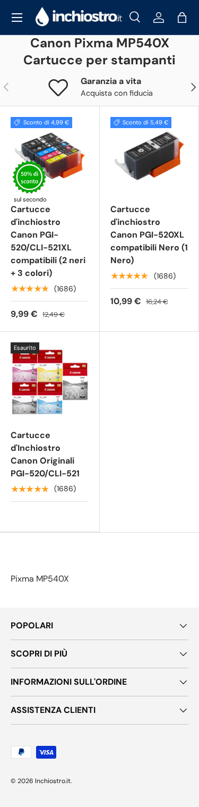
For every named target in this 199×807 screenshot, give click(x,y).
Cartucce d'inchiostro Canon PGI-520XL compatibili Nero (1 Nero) (149, 235)
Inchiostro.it (53, 781)
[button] (182, 17)
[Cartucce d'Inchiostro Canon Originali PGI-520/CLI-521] (50, 381)
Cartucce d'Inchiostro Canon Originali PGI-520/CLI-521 (45, 454)
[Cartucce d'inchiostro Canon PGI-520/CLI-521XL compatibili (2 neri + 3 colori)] (50, 156)
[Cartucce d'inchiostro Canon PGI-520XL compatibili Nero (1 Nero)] (149, 156)
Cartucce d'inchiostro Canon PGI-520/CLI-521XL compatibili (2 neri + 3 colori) (48, 241)
